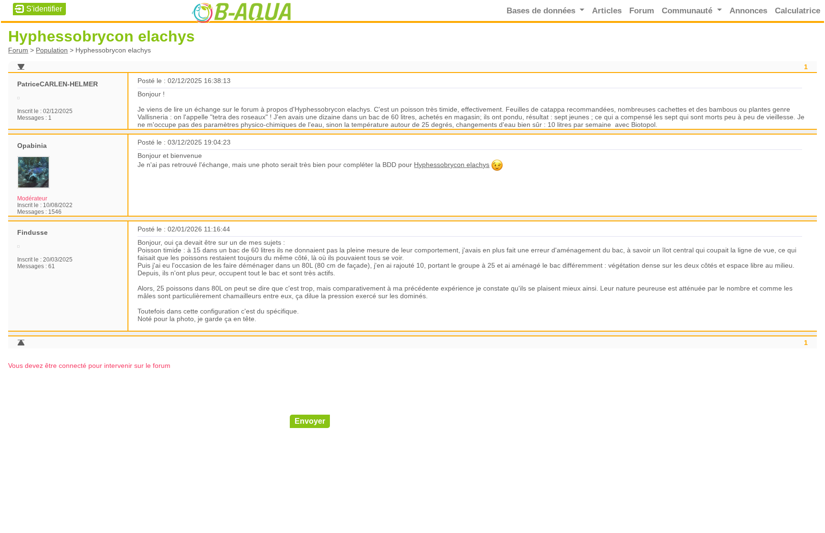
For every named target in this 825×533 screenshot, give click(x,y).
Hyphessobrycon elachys (451, 164)
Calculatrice (797, 10)
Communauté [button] (688, 10)
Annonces (748, 10)
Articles (607, 10)
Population (52, 50)
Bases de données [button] (542, 10)
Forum (641, 10)
